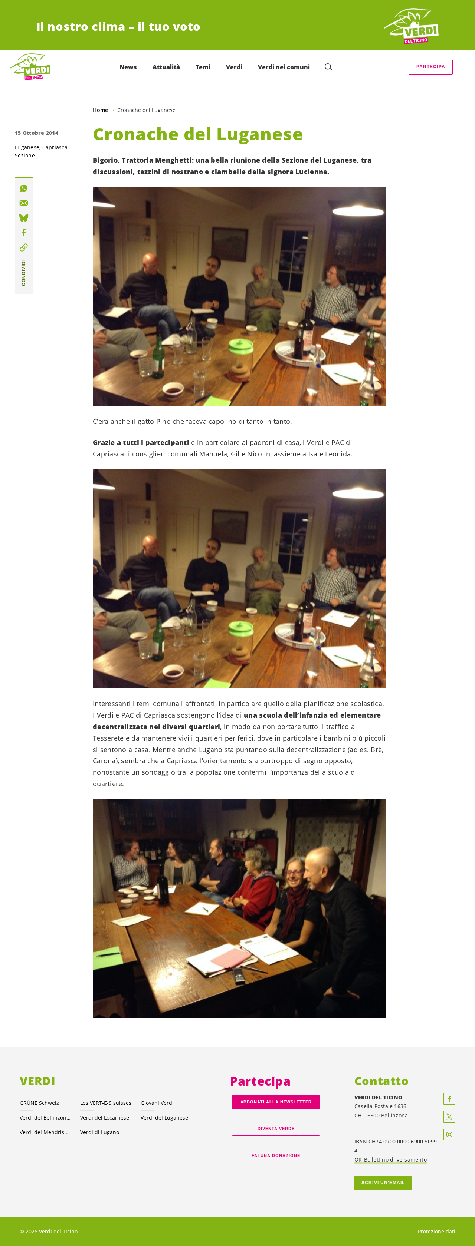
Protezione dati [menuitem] (436, 1231)
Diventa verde (276, 1128)
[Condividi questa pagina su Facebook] (23, 233)
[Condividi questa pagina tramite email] (23, 203)
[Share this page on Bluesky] (23, 217)
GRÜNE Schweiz (39, 1102)
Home (100, 110)
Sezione (25, 155)
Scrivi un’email (383, 1182)
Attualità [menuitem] (166, 67)
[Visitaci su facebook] (449, 1099)
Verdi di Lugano (99, 1132)
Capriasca (55, 147)
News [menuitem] (128, 67)
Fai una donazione (276, 1155)
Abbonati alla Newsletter (276, 1102)
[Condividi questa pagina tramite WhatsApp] (23, 188)
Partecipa (430, 66)
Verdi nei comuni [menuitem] (284, 67)
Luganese (27, 147)
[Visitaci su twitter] (449, 1117)
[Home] (411, 26)
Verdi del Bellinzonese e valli (45, 1117)
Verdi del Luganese (164, 1117)
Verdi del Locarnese (104, 1117)
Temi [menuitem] (203, 67)
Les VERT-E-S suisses (105, 1102)
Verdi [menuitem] (234, 67)
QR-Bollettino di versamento (390, 1159)
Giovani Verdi (157, 1102)
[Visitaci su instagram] (449, 1134)
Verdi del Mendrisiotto (45, 1132)
